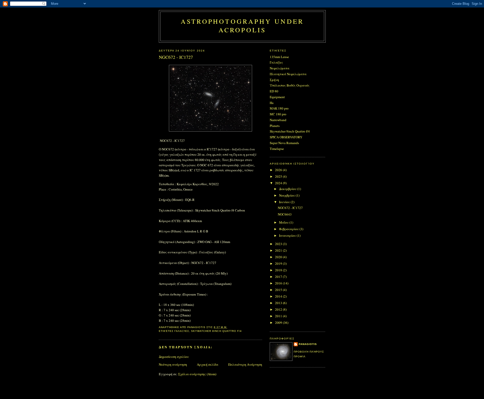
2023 (279, 244)
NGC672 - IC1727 (290, 207)
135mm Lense (279, 57)
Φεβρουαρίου (289, 229)
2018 (279, 270)
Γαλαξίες (181, 331)
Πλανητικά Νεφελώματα (288, 74)
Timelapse (277, 148)
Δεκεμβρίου (288, 189)
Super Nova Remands (284, 143)
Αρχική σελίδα (207, 364)
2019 (279, 263)
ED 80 (274, 91)
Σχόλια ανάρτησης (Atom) (197, 374)
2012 (279, 309)
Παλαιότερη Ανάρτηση (245, 364)
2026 (279, 170)
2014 (279, 296)
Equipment (277, 97)
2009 (279, 322)
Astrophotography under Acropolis (242, 25)
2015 (279, 289)
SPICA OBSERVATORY (286, 137)
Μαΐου (284, 222)
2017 (279, 276)
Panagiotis (308, 344)
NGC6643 (285, 214)
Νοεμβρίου (287, 195)
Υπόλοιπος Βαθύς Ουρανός (290, 85)
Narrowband (278, 120)
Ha (272, 102)
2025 (279, 176)
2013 (279, 303)
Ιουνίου (285, 202)
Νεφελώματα (279, 68)
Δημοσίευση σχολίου (174, 356)
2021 (279, 250)
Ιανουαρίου (288, 235)
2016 (279, 283)
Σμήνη (274, 79)
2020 (279, 257)
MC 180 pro (278, 114)
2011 (279, 316)
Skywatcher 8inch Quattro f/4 (216, 331)
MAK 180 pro (279, 108)
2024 (279, 183)
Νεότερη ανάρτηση (173, 364)
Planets (275, 125)
